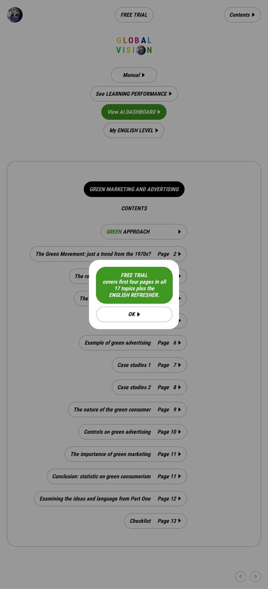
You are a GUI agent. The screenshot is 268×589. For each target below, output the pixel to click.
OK (131, 314)
